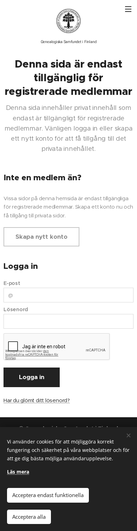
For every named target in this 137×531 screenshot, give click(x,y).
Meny (128, 9)
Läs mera (18, 471)
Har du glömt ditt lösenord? (37, 400)
